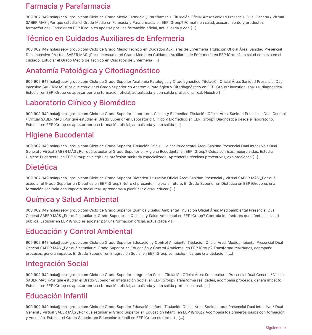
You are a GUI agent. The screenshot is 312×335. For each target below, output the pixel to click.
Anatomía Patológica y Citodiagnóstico (93, 70)
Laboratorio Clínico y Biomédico (81, 102)
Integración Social (57, 263)
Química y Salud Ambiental (72, 199)
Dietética (41, 167)
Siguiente (276, 327)
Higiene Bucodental (60, 134)
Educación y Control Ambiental (79, 231)
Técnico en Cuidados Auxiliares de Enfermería (105, 38)
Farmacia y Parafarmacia (68, 6)
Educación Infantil (56, 295)
